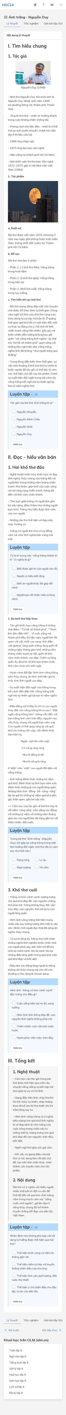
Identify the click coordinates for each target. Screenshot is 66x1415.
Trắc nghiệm (30, 23)
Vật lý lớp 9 (16, 1368)
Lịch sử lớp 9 (16, 1386)
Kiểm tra (17, 444)
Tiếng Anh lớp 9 (18, 1362)
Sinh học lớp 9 (17, 1380)
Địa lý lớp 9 (16, 1392)
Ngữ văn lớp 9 (17, 1356)
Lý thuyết (12, 23)
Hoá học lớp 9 (17, 1374)
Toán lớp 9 (15, 1350)
